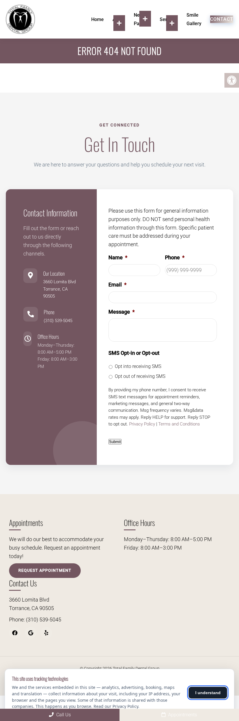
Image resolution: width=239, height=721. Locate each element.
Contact (221, 19)
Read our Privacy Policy (116, 706)
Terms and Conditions (179, 424)
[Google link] (30, 633)
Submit (115, 441)
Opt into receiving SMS (138, 366)
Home (97, 19)
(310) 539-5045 (58, 320)
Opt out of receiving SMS (140, 376)
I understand (208, 692)
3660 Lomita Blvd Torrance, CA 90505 (59, 289)
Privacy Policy (142, 424)
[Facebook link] (15, 633)
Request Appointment (44, 570)
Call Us (63, 714)
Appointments (182, 714)
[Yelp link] (46, 633)
